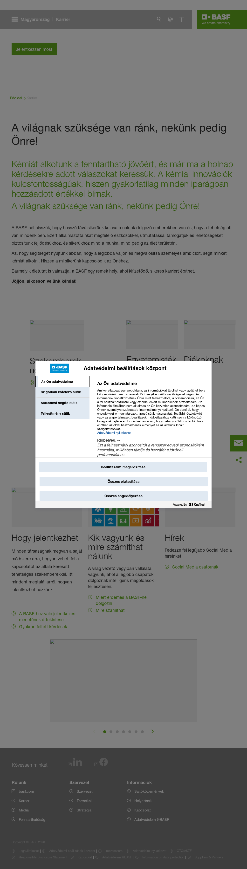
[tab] (62, 381)
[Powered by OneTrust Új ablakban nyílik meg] (190, 505)
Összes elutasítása (123, 481)
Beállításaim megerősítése (123, 467)
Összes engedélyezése (123, 496)
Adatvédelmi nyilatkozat (114, 433)
